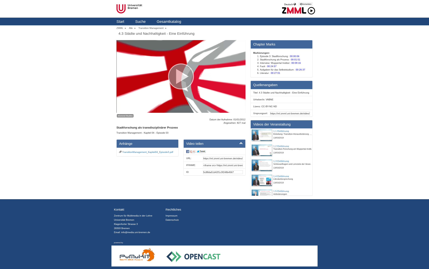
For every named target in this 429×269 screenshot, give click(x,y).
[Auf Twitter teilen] (201, 151)
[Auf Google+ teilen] (193, 151)
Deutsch (289, 4)
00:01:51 (295, 59)
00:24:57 (272, 66)
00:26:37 (300, 69)
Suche (141, 21)
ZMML (120, 28)
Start (120, 21)
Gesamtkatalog (169, 21)
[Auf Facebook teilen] (187, 151)
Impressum (171, 215)
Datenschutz (172, 219)
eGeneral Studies (125, 116)
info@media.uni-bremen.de (135, 232)
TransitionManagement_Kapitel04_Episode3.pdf (147, 152)
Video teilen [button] (194, 143)
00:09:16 (296, 63)
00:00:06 (294, 56)
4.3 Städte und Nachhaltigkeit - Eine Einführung (156, 33)
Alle (131, 28)
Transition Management (151, 28)
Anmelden (307, 4)
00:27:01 (275, 73)
